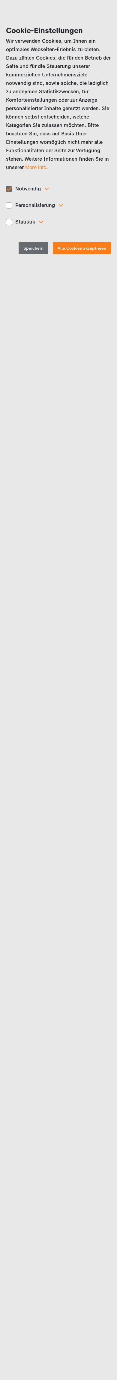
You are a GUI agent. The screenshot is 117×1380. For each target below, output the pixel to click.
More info (35, 167)
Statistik (25, 222)
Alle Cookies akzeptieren (82, 248)
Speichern (33, 248)
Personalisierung (35, 205)
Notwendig (28, 189)
